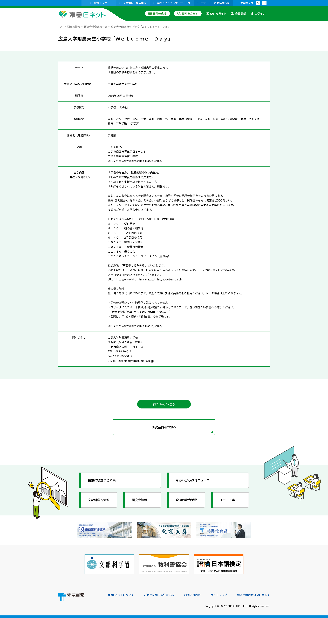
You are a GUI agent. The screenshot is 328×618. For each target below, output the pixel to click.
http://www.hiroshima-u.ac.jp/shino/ (139, 161)
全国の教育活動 (186, 500)
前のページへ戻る (164, 404)
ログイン (260, 13)
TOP (60, 26)
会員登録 (240, 13)
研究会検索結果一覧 (95, 26)
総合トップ (100, 3)
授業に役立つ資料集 (102, 480)
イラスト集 (227, 500)
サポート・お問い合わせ (215, 3)
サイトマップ (219, 595)
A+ (264, 3)
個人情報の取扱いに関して (253, 595)
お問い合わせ (192, 595)
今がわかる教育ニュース (192, 480)
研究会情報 (73, 26)
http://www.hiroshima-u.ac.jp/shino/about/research (149, 279)
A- (258, 3)
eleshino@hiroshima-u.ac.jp (136, 361)
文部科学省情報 (99, 500)
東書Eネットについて (121, 595)
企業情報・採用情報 (134, 3)
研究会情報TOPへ (164, 427)
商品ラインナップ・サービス (173, 3)
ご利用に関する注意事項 (159, 595)
